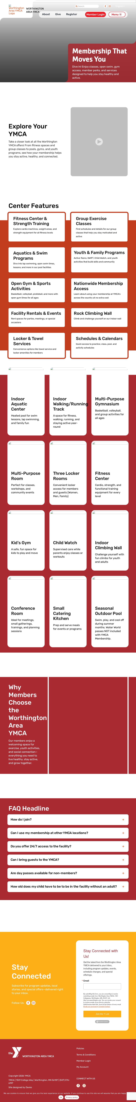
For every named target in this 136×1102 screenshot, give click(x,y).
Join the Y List (102, 1014)
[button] (99, 141)
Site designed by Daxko (20, 1087)
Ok (61, 1097)
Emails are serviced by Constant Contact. (96, 1006)
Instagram (109, 6)
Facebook (105, 6)
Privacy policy (72, 1097)
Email (86, 981)
